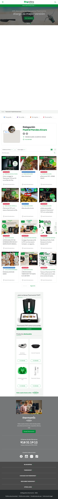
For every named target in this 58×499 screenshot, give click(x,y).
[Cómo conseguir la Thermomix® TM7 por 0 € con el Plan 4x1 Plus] (10, 164)
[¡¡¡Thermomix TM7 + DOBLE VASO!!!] (47, 164)
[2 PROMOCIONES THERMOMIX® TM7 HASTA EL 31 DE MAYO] (29, 260)
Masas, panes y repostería (9, 267)
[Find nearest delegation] (3, 2)
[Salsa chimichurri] (29, 164)
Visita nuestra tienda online (28, 5)
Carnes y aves (25, 203)
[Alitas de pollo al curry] (29, 196)
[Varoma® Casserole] (35, 345)
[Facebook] (21, 456)
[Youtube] (26, 456)
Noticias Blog (6, 172)
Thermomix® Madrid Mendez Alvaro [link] (13, 111)
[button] (55, 2)
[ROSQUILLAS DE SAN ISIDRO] (10, 260)
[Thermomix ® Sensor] (35, 370)
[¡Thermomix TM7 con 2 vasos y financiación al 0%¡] (10, 196)
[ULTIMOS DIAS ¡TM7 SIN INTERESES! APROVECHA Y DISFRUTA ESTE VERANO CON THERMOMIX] (10, 228)
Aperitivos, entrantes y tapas (28, 172)
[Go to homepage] (29, 2)
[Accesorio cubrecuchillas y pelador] (22, 345)
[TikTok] (37, 456)
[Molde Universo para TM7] (22, 370)
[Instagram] (31, 456)
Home (3, 111)
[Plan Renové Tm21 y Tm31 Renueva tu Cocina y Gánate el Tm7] (47, 228)
